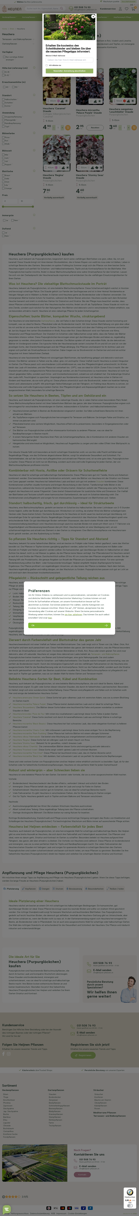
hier (50, 617)
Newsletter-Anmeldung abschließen (69, 71)
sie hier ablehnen (73, 614)
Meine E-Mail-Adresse (55, 56)
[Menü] (134, 1189)
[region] (69, 608)
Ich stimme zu (55, 65)
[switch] (130, 1205)
